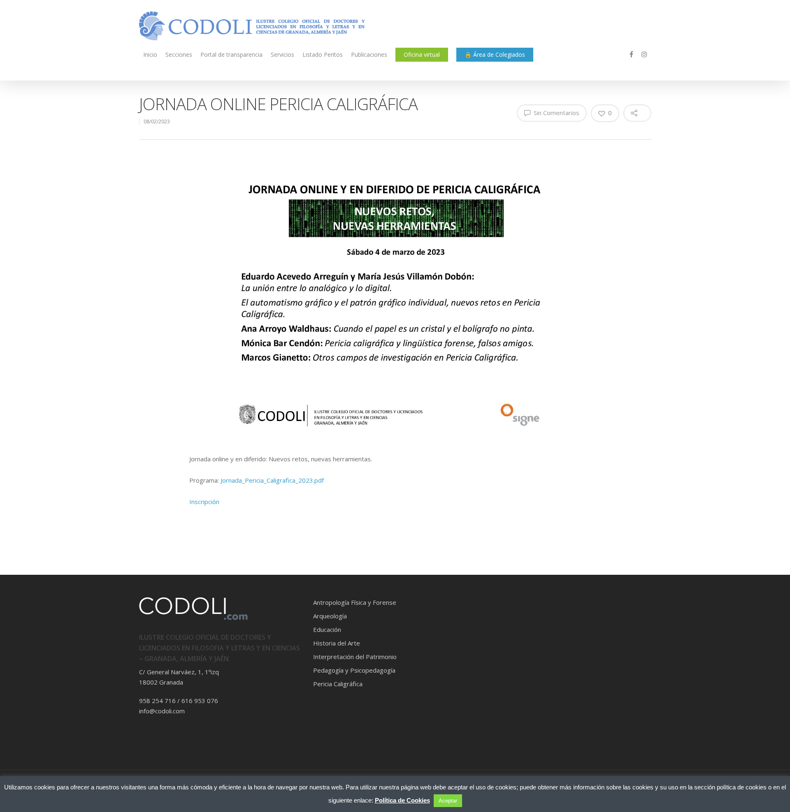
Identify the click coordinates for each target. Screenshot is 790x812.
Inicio (150, 54)
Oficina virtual (422, 54)
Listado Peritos (322, 54)
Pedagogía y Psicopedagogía (354, 670)
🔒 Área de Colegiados (495, 54)
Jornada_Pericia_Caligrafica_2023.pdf (272, 480)
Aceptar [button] (448, 801)
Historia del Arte (336, 643)
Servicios (282, 54)
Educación (327, 629)
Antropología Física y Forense (354, 602)
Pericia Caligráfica (337, 684)
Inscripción (204, 501)
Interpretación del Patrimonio (355, 656)
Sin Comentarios (555, 113)
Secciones (178, 54)
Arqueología (330, 616)
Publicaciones (369, 54)
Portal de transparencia (231, 54)
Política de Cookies (402, 800)
